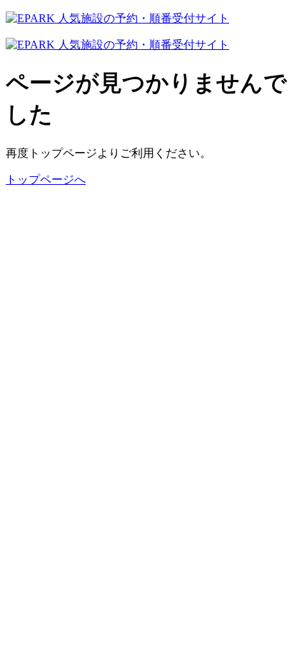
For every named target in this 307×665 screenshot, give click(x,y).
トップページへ (46, 179)
